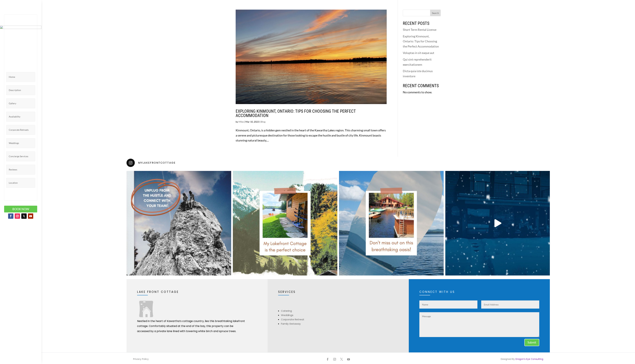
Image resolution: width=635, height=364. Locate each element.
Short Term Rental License (419, 29)
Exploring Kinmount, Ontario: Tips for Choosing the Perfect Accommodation (296, 113)
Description (15, 90)
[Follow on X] (24, 216)
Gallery (12, 103)
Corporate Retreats (19, 129)
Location (13, 182)
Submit (532, 342)
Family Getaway (291, 323)
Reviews (13, 169)
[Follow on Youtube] (30, 216)
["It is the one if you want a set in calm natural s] (391, 223)
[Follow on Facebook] (10, 216)
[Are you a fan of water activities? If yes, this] (285, 223)
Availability (14, 116)
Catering (286, 311)
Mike (241, 121)
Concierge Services (18, 156)
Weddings (14, 143)
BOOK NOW (20, 209)
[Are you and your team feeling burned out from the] (179, 223)
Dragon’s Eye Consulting (529, 359)
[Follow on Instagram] (17, 216)
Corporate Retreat (292, 319)
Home (12, 76)
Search (435, 13)
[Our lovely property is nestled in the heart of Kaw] (497, 223)
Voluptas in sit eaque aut (418, 53)
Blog (263, 121)
